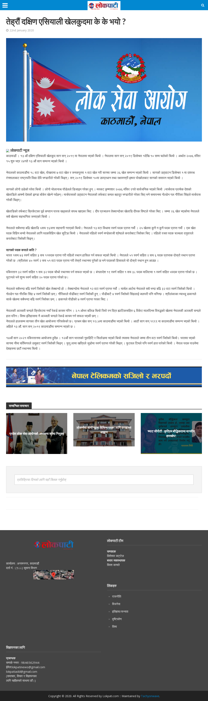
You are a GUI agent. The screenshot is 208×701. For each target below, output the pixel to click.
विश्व (114, 626)
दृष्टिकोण (117, 619)
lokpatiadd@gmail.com (21, 671)
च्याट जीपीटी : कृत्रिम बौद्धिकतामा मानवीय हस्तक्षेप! (171, 433)
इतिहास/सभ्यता (120, 611)
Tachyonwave (150, 696)
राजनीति (116, 596)
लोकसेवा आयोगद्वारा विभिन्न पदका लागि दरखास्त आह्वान (104, 429)
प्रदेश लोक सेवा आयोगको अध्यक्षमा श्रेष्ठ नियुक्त (36, 433)
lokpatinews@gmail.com (28, 667)
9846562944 (29, 662)
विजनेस (116, 604)
